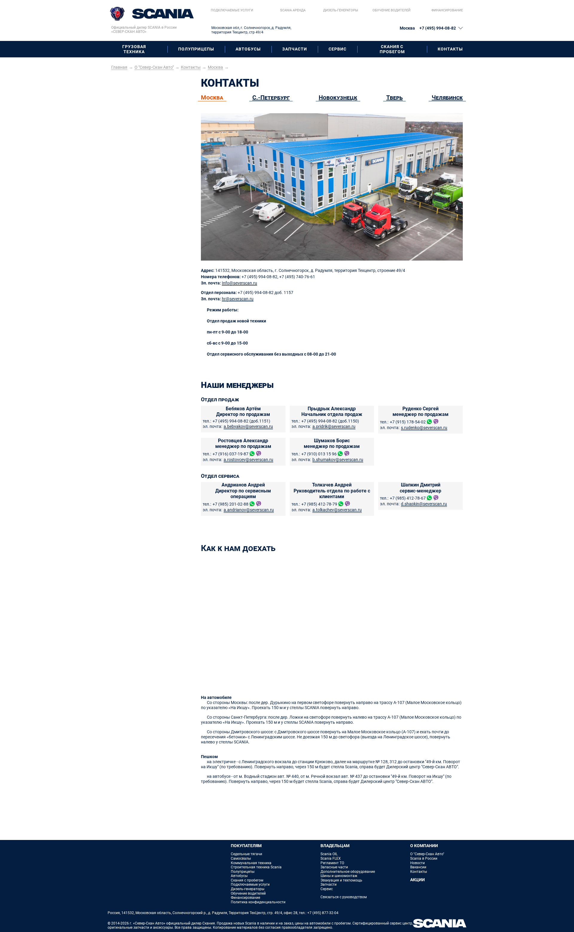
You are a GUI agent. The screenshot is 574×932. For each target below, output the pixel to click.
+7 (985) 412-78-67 (408, 498)
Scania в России (423, 858)
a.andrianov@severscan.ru (249, 509)
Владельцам (334, 845)
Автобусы (248, 49)
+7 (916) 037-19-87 (230, 454)
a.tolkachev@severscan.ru (337, 509)
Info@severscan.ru (239, 283)
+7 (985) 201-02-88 (230, 504)
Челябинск (447, 97)
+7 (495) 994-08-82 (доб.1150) (330, 421)
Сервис (337, 49)
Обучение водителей (391, 10)
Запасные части (334, 867)
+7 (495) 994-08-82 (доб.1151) (241, 421)
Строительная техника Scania (256, 867)
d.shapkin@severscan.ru (424, 503)
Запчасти (294, 49)
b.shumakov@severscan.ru (337, 459)
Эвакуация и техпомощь (341, 880)
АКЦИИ (417, 879)
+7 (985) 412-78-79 (319, 504)
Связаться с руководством (343, 897)
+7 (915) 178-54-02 (408, 422)
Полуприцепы (196, 49)
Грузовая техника (134, 49)
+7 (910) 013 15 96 (319, 454)
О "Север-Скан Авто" (427, 854)
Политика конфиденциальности (258, 902)
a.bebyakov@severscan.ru (248, 426)
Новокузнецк (338, 97)
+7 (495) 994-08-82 (437, 28)
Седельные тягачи (246, 854)
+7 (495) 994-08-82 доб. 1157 (265, 292)
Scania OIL (329, 854)
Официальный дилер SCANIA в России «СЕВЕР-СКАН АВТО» (144, 29)
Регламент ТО (332, 863)
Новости (417, 863)
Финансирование (447, 10)
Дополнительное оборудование (347, 872)
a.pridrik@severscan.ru (333, 426)
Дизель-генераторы (340, 10)
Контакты (450, 49)
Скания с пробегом (392, 49)
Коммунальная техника (251, 863)
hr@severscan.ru (238, 298)
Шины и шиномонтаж (338, 876)
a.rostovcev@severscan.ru (248, 459)
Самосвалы (241, 858)
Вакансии (418, 867)
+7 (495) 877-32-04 (322, 913)
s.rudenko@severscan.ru (424, 427)
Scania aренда (293, 10)
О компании (424, 845)
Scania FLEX (330, 858)
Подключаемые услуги (232, 10)
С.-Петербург (271, 97)
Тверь (394, 97)
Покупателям (246, 845)
